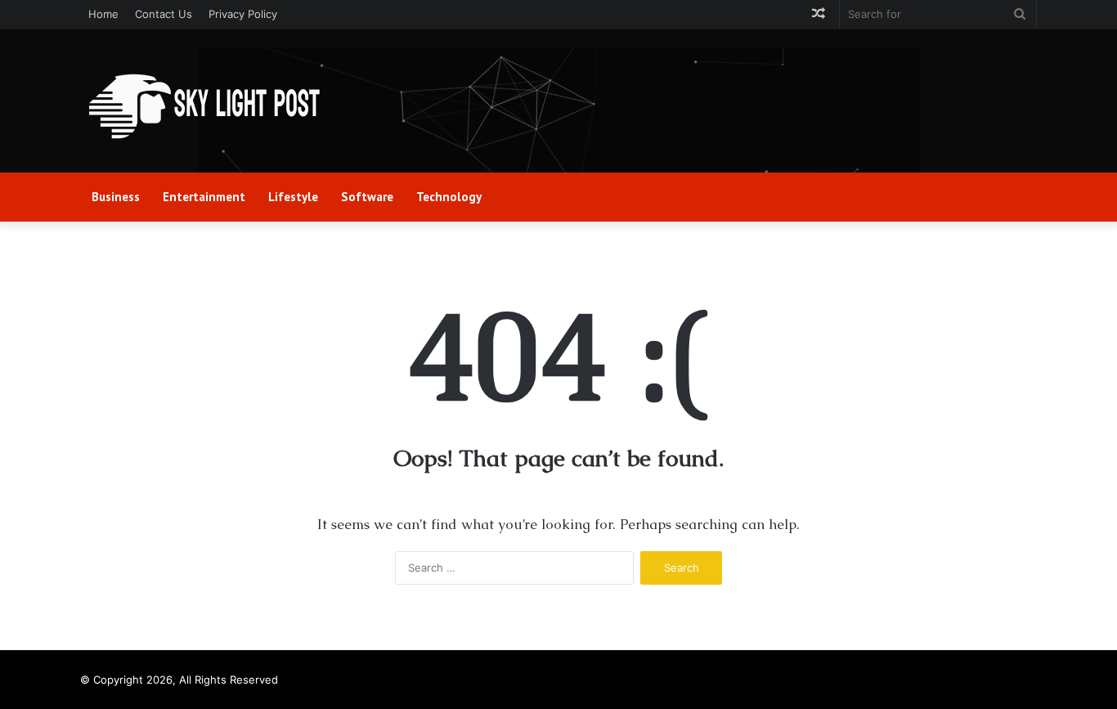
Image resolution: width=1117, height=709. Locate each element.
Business (116, 196)
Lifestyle (293, 196)
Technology (449, 196)
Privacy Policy (243, 13)
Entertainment (204, 196)
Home (103, 13)
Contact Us (163, 13)
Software (367, 196)
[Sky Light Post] (202, 107)
